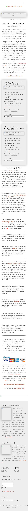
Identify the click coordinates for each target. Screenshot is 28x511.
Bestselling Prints (19, 388)
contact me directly (14, 374)
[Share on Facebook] (14, 471)
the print (14, 248)
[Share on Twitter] (18, 471)
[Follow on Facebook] (5, 471)
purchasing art (10, 170)
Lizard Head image (14, 263)
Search (16, 500)
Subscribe (4, 487)
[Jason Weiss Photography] (14, 6)
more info (7, 107)
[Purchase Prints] (17, 19)
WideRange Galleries (15, 507)
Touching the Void (7, 221)
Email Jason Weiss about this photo (14, 384)
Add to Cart (6, 118)
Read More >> (9, 437)
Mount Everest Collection (14, 76)
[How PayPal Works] (14, 362)
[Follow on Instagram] (2, 471)
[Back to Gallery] (11, 19)
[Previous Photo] (8, 19)
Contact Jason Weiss (7, 491)
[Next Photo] (20, 19)
